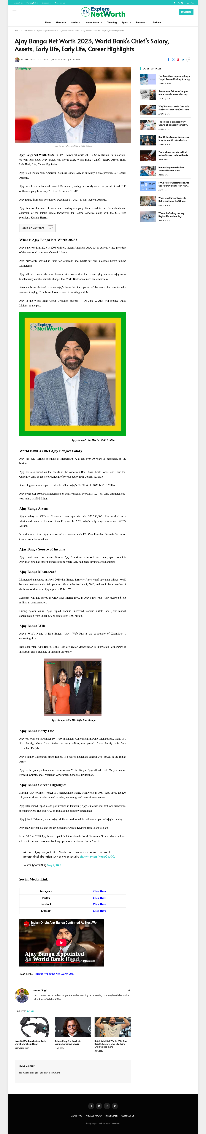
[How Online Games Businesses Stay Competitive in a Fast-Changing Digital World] (148, 140)
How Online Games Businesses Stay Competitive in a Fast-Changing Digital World (173, 139)
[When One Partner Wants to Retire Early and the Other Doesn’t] (148, 201)
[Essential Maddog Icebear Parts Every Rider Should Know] (33, 1027)
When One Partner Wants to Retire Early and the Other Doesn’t (172, 199)
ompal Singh (29, 60)
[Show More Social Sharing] (188, 59)
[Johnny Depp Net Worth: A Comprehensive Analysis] (73, 1027)
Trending (112, 22)
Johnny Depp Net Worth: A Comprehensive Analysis (68, 1042)
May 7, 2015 (54, 865)
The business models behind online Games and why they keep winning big (174, 154)
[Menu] (14, 11)
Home (48, 22)
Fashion (157, 22)
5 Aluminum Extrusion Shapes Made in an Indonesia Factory (173, 93)
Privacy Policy (32, 2)
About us (18, 2)
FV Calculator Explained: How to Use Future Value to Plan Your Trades (173, 184)
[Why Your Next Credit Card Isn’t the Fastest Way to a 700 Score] (148, 110)
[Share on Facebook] (168, 59)
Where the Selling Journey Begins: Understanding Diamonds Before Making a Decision (172, 215)
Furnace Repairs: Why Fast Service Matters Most (171, 169)
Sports (125, 22)
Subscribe (186, 12)
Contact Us (60, 2)
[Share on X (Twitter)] (173, 59)
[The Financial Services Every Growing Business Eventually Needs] (148, 125)
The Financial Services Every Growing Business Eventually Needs (172, 123)
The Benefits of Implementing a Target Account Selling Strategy (174, 77)
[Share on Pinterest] (178, 59)
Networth (61, 22)
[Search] (192, 2)
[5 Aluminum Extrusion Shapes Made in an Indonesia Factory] (148, 94)
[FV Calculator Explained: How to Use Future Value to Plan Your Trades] (148, 186)
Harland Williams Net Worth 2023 (53, 974)
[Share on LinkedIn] (183, 59)
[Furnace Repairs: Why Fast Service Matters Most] (148, 171)
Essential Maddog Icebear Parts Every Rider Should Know (30, 1042)
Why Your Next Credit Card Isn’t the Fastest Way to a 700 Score (173, 108)
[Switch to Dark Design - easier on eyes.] (188, 3)
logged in (36, 1072)
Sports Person (93, 22)
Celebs (74, 22)
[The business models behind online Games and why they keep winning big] (148, 155)
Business (140, 22)
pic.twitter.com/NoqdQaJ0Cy (97, 856)
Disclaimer (46, 2)
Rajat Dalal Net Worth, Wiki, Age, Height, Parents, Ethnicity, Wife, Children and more (111, 1044)
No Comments (59, 60)
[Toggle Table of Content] (49, 227)
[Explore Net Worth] (103, 11)
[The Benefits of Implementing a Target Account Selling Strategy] (148, 79)
